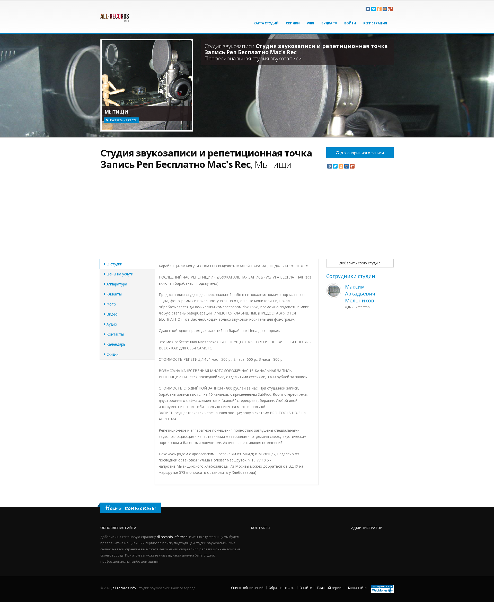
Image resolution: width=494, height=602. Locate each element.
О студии (113, 264)
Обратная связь (281, 588)
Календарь (115, 344)
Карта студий (266, 23)
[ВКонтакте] (368, 9)
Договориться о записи (361, 152)
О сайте (305, 588)
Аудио (111, 324)
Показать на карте (122, 120)
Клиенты (113, 294)
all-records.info (124, 588)
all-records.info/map (172, 537)
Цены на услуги (119, 274)
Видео (111, 314)
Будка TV (329, 23)
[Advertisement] (209, 217)
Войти (350, 23)
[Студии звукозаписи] (114, 15)
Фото (110, 304)
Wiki (310, 23)
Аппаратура (116, 284)
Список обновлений (247, 588)
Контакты (114, 334)
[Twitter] (373, 9)
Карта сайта (357, 588)
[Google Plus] (390, 9)
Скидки (293, 23)
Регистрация (375, 23)
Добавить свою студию (360, 263)
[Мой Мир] (385, 9)
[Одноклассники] (379, 9)
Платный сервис (330, 588)
